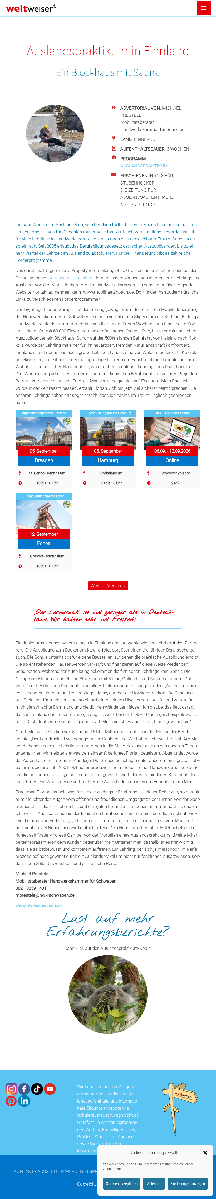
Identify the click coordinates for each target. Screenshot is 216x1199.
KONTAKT (24, 1171)
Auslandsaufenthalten (71, 277)
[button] (205, 1152)
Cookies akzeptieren (122, 1183)
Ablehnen (154, 1183)
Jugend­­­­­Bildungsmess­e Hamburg (108, 413)
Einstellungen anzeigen (187, 1183)
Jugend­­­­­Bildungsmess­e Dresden (43, 413)
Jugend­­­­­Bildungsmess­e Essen (44, 496)
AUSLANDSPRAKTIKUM (144, 165)
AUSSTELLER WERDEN (60, 1171)
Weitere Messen (107, 585)
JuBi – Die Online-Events (172, 413)
